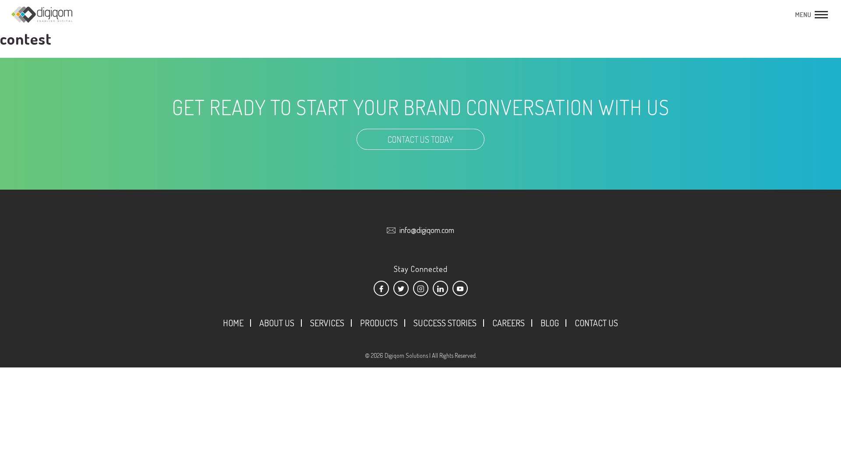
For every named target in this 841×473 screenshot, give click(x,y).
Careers (508, 322)
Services (327, 322)
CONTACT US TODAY (420, 139)
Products (379, 322)
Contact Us (596, 322)
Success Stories (445, 322)
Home (233, 322)
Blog (550, 322)
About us (276, 322)
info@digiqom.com (426, 230)
